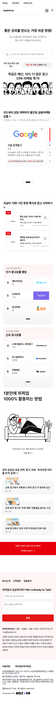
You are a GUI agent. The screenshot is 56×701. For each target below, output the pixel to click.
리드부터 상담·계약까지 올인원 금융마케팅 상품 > (26, 114)
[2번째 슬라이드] (28, 381)
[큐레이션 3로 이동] (32, 182)
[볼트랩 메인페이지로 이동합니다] (23, 693)
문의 (28, 618)
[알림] (52, 10)
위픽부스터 (28, 3)
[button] (25, 145)
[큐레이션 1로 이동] (24, 182)
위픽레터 (15, 3)
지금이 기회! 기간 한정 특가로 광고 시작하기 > (27, 205)
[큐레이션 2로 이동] (28, 182)
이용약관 (6, 666)
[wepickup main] (8, 10)
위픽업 (4, 3)
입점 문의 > (28, 453)
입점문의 (28, 581)
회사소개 (6, 581)
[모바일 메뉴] (47, 10)
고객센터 (17, 581)
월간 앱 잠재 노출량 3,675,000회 (37, 65)
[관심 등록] (42, 129)
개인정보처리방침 (23, 666)
